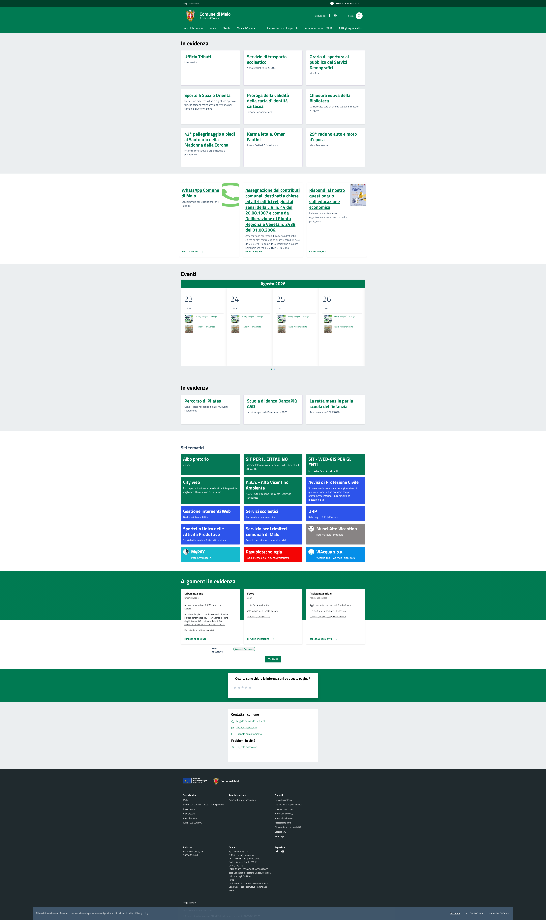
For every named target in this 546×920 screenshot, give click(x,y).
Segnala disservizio (283, 809)
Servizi (226, 28)
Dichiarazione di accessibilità (288, 827)
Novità (213, 28)
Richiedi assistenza (283, 800)
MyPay (186, 800)
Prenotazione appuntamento (288, 804)
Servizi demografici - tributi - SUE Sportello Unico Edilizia (203, 807)
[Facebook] (328, 16)
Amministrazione (193, 28)
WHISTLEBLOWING (192, 822)
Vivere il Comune (246, 28)
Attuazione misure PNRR (318, 28)
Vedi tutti (273, 659)
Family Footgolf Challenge (206, 316)
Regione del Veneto (191, 3)
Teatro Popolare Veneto (205, 326)
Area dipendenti (190, 818)
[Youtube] (334, 16)
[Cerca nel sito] (359, 15)
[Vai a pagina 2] (274, 369)
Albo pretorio (189, 813)
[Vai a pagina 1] (271, 369)
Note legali (280, 836)
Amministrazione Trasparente (282, 28)
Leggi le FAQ (281, 831)
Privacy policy (141, 913)
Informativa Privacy (284, 813)
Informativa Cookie (283, 818)
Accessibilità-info (283, 822)
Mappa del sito (189, 902)
